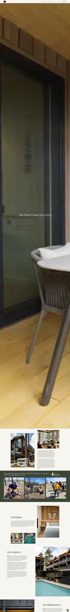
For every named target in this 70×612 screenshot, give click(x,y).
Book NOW (64, 1)
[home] (6, 1)
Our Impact (58, 1)
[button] (43, 1)
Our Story (54, 1)
